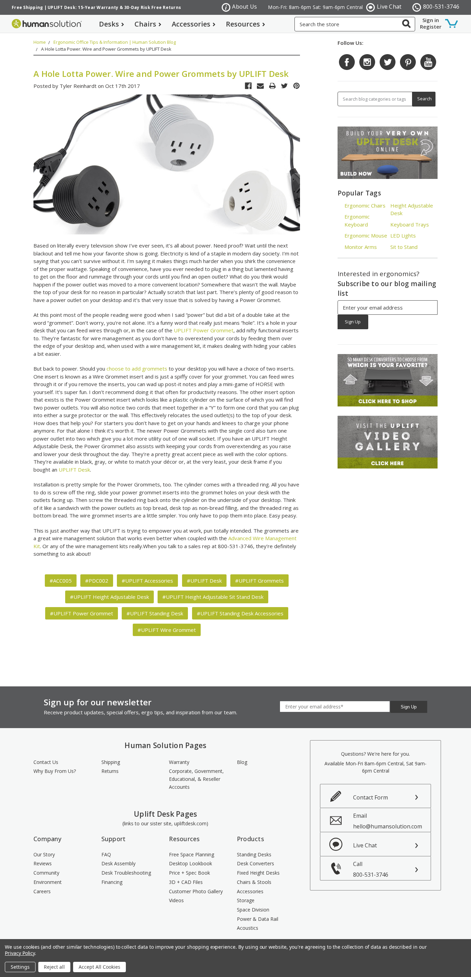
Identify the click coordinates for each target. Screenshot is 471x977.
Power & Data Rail (257, 919)
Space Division (253, 909)
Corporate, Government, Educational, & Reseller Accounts (196, 779)
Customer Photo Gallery (196, 891)
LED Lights (403, 235)
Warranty (179, 762)
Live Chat (389, 6)
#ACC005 (61, 580)
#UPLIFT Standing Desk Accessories (240, 613)
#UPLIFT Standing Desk (155, 613)
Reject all (54, 967)
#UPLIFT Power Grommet (81, 613)
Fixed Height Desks (258, 872)
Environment (47, 882)
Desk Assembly (118, 863)
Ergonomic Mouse (365, 235)
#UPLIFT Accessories (147, 580)
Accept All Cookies (99, 967)
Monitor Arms (360, 246)
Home (39, 42)
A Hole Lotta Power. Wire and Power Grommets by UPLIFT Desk (106, 49)
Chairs (145, 24)
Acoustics (247, 928)
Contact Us (45, 762)
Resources (243, 24)
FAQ (106, 854)
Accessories (191, 24)
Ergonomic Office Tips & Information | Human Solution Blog (114, 42)
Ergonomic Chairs (364, 205)
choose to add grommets (137, 368)
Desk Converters (255, 863)
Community (46, 872)
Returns (110, 771)
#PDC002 (96, 580)
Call (370, 869)
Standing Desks (254, 854)
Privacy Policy (20, 953)
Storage (245, 900)
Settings (20, 967)
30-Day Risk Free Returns (152, 7)
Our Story (44, 854)
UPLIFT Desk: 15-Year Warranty (83, 7)
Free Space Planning (191, 854)
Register (430, 26)
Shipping (110, 762)
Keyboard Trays (409, 224)
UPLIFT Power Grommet (203, 330)
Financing (111, 882)
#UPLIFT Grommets (259, 580)
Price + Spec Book (189, 872)
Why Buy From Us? (54, 771)
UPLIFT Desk (74, 469)
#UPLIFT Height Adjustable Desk (109, 596)
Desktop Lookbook (190, 863)
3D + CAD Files (186, 882)
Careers (42, 891)
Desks (109, 24)
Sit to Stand (404, 246)
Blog (242, 762)
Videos (176, 900)
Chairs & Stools (254, 882)
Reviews (42, 863)
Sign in (430, 20)
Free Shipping (27, 7)
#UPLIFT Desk (204, 580)
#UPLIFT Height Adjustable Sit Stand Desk (212, 596)
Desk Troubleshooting (126, 872)
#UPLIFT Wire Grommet (167, 629)
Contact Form (370, 797)
